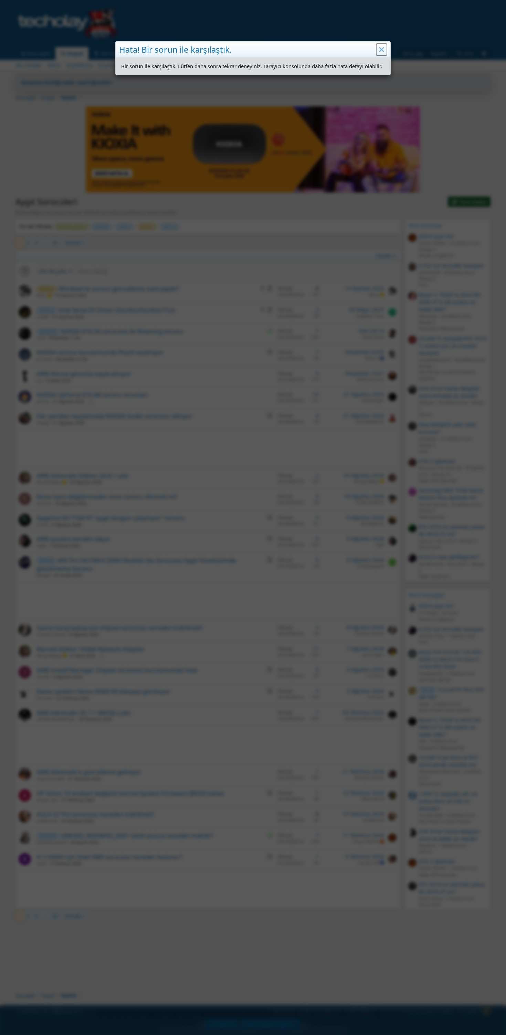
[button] (381, 49)
